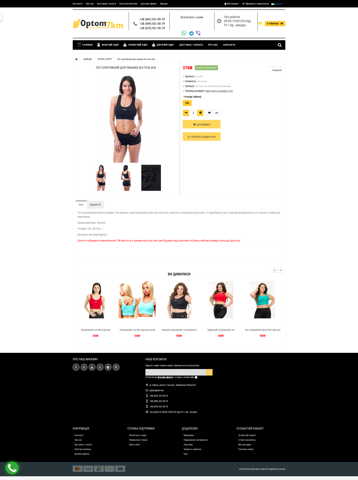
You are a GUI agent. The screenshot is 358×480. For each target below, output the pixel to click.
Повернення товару (138, 440)
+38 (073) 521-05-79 (152, 28)
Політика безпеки (128, 3)
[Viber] (199, 33)
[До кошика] (86, 323)
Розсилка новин (245, 449)
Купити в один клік (203, 136)
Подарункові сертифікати (196, 440)
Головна (87, 45)
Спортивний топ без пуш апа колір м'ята (137, 331)
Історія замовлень (247, 440)
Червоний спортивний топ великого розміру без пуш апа (221, 331)
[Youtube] (92, 367)
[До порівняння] (216, 113)
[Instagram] (84, 367)
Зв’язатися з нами (137, 435)
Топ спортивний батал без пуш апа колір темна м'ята (262, 331)
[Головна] (76, 59)
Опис (81, 204)
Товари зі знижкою (192, 449)
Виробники (189, 435)
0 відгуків (277, 70)
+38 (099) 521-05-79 (152, 24)
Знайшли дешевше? (206, 67)
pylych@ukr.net (157, 390)
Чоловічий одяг (137, 45)
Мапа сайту (134, 444)
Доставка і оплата (106, 3)
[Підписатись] (209, 372)
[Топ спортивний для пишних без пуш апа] (100, 178)
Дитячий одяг (165, 45)
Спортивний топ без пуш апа (95, 329)
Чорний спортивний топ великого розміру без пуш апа (179, 331)
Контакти (77, 3)
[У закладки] (209, 113)
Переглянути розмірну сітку (219, 91)
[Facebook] (76, 367)
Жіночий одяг (110, 45)
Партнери (188, 444)
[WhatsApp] (185, 33)
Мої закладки (244, 444)
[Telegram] (192, 33)
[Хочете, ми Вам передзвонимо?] (12, 468)
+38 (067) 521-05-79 (152, 19)
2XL (187, 102)
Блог (186, 454)
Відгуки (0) (95, 204)
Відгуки (164, 3)
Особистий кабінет (247, 435)
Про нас (90, 3)
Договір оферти (149, 3)
